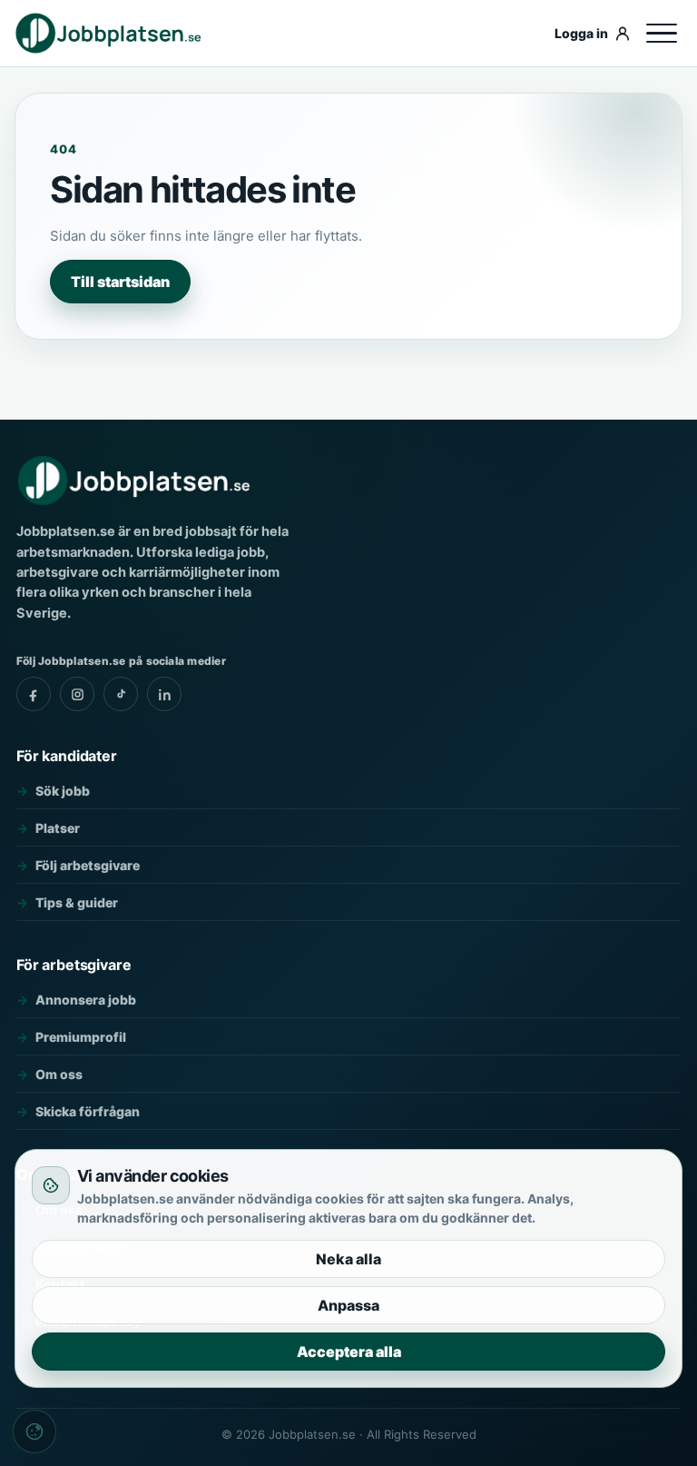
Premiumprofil (80, 1037)
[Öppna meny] (661, 33)
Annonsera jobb (85, 999)
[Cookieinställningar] (34, 1431)
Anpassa (348, 1305)
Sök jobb (62, 790)
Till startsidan (120, 281)
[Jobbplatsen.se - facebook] (33, 694)
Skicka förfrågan (87, 1111)
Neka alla (348, 1259)
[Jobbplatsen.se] (279, 33)
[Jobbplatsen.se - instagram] (77, 694)
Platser (57, 828)
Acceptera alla (349, 1351)
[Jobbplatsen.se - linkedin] (164, 694)
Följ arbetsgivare (87, 865)
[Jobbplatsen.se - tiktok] (120, 694)
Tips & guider (76, 902)
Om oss (59, 1074)
